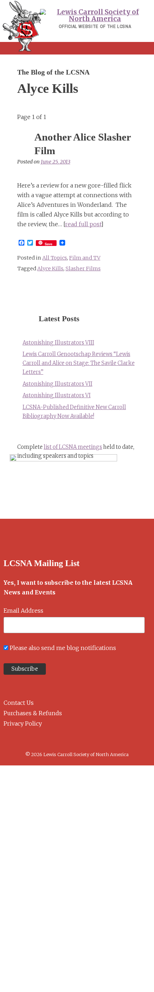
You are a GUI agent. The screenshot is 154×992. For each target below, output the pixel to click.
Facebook (6, 741)
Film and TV (84, 258)
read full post (83, 224)
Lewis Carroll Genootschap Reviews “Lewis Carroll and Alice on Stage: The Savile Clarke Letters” (79, 363)
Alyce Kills (50, 268)
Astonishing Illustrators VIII (58, 343)
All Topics (54, 258)
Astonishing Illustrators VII (57, 384)
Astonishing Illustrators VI (57, 395)
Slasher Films (83, 268)
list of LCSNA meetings (73, 447)
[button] (77, 48)
